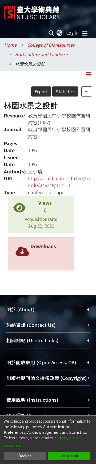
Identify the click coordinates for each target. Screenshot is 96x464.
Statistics (65, 91)
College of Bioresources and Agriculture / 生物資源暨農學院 (54, 45)
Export (41, 91)
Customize (13, 445)
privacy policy (68, 437)
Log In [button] (72, 32)
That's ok (69, 455)
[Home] (31, 10)
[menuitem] (59, 32)
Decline (25, 455)
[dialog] (48, 440)
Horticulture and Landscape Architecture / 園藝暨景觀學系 (41, 54)
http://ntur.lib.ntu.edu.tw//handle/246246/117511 (59, 182)
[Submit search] (51, 33)
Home (10, 45)
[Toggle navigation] (84, 33)
